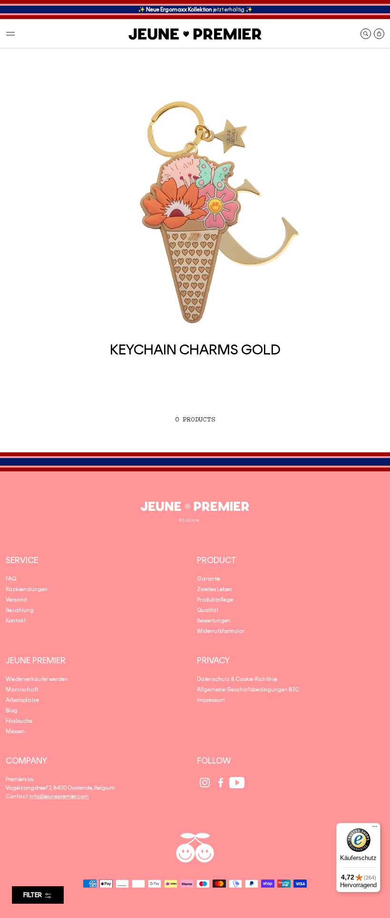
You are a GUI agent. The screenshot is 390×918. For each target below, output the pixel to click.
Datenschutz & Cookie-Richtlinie (237, 679)
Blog (12, 710)
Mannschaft (22, 689)
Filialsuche (19, 720)
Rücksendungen (27, 589)
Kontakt (16, 620)
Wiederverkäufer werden (37, 679)
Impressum (211, 700)
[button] (10, 33)
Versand (16, 599)
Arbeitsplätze (22, 700)
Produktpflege (215, 599)
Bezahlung (20, 610)
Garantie (208, 578)
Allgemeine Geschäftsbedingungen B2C (248, 689)
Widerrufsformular (220, 631)
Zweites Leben (214, 589)
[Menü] (374, 828)
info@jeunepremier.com (59, 796)
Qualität (207, 610)
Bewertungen (214, 620)
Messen (15, 731)
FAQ (11, 578)
